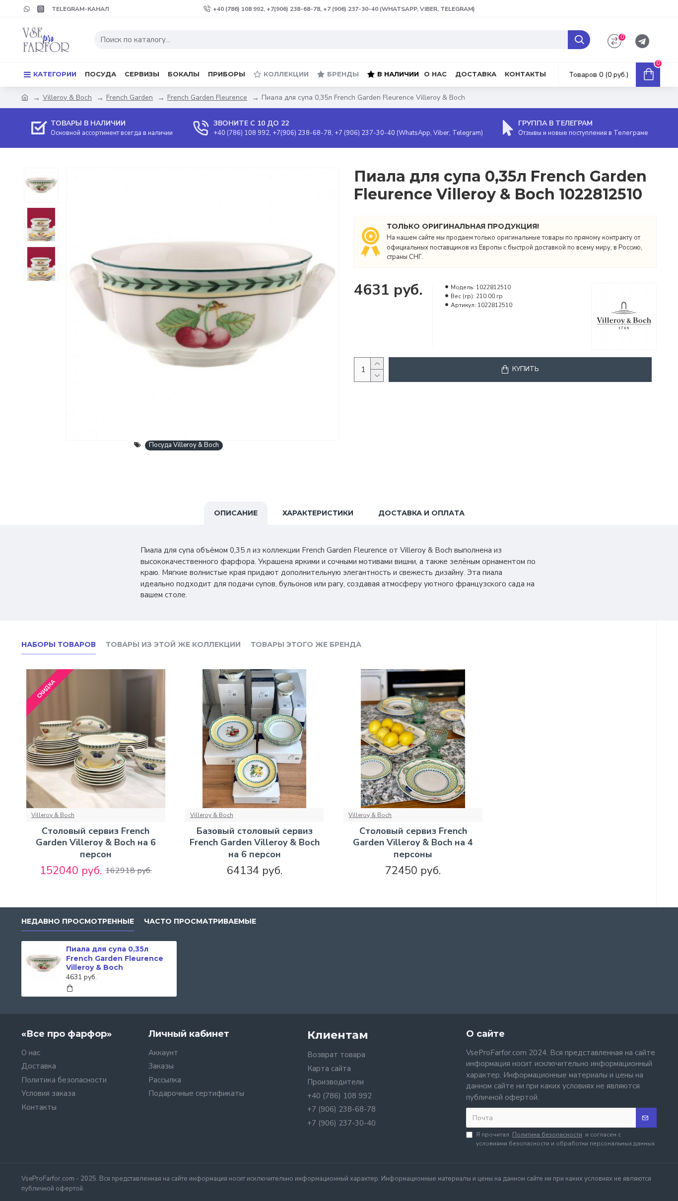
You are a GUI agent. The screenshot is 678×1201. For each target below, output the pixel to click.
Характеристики (317, 512)
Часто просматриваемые (200, 921)
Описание (236, 512)
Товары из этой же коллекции (173, 644)
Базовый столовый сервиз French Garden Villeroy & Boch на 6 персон (255, 842)
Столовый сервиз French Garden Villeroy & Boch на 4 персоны (413, 842)
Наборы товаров (58, 644)
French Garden (129, 97)
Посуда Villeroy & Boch (184, 445)
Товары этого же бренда (306, 644)
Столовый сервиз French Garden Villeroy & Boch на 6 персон (96, 842)
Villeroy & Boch (67, 97)
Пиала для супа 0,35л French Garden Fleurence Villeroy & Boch (114, 958)
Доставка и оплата (421, 512)
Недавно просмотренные (77, 921)
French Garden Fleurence (207, 97)
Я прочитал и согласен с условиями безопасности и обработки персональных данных (565, 1139)
